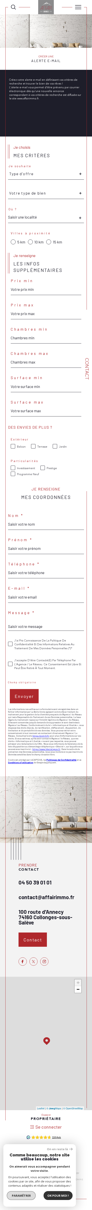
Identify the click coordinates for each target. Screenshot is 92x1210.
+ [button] (78, 982)
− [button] (78, 989)
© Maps (53, 1108)
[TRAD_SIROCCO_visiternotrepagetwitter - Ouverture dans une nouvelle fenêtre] (33, 961)
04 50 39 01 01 (35, 882)
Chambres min (29, 329)
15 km (57, 242)
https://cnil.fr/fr (41, 735)
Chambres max (30, 353)
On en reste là (57, 1149)
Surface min (27, 378)
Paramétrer (21, 1196)
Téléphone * (24, 564)
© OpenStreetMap (73, 1108)
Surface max (27, 402)
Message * (21, 613)
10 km (39, 242)
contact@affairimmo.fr (46, 897)
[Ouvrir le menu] (78, 7)
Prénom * (20, 540)
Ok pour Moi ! (58, 1196)
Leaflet (40, 1108)
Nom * (16, 515)
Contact (86, 369)
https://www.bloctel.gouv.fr (46, 749)
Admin (78, 1179)
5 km (21, 242)
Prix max (22, 305)
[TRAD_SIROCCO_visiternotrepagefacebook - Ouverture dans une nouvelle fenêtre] (23, 961)
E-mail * (19, 588)
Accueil (12, 19)
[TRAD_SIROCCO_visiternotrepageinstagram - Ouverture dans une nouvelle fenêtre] (44, 961)
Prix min (22, 281)
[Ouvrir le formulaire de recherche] (13, 7)
